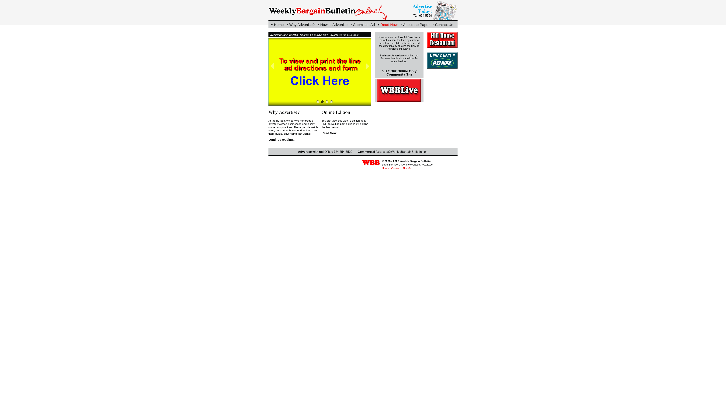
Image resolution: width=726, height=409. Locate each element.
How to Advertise (334, 25)
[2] (327, 101)
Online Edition (336, 112)
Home (279, 25)
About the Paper (416, 25)
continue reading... (281, 139)
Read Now (389, 25)
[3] (331, 101)
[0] (318, 101)
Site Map (408, 168)
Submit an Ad (364, 25)
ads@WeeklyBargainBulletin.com (405, 151)
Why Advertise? (302, 25)
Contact (395, 168)
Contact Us (444, 25)
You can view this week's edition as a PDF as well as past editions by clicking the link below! (345, 124)
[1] (322, 101)
